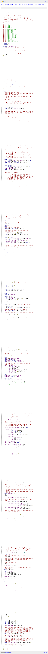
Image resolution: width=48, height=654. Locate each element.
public (39, 4)
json (46, 652)
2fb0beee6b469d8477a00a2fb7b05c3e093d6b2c (23, 4)
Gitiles (6, 652)
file (20, 8)
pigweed (2, 4)
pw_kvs (35, 4)
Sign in (46, 1)
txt (44, 652)
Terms (11, 652)
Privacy (8, 652)
